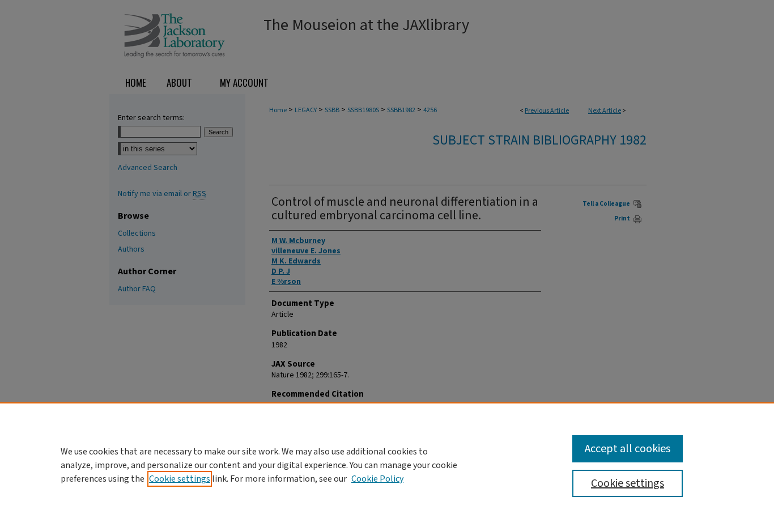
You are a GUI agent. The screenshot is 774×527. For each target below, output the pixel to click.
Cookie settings (179, 479)
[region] (387, 464)
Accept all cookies (627, 449)
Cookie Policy (377, 479)
